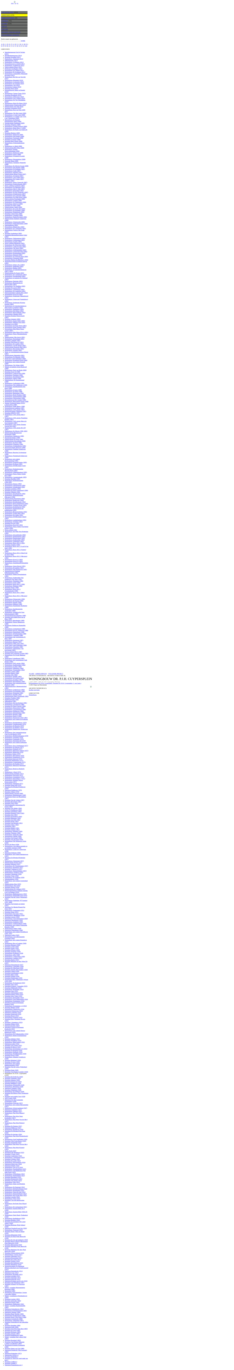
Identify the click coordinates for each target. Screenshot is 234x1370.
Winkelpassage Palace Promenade (16, 696)
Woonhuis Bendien (12, 1220)
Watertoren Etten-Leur (13, 1164)
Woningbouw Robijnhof (14, 867)
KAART (4, 23)
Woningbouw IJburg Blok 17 (15, 128)
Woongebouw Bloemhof (14, 80)
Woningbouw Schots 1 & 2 (15, 265)
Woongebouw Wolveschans (15, 398)
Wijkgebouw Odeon (13, 754)
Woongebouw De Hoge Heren (16, 325)
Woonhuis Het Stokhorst (14, 1263)
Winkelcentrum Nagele (13, 862)
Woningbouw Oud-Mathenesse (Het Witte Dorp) (15, 1171)
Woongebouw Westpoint (14, 258)
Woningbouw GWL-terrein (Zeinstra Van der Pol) (15, 425)
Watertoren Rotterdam (13, 1353)
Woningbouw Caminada (14, 635)
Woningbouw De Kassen (14, 601)
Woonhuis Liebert (12, 971)
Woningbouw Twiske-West (15, 513)
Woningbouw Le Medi (13, 146)
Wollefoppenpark (12, 699)
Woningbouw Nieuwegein (14, 708)
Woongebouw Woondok (14, 647)
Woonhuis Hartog (12, 960)
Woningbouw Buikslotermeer (15, 795)
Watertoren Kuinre (12, 1025)
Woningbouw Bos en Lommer (15, 943)
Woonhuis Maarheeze (13, 1264)
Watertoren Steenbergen (14, 920)
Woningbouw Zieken (13, 378)
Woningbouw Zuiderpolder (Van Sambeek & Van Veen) (14, 578)
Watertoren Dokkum (13, 853)
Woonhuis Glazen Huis (13, 213)
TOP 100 (4, 29)
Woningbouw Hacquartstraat (15, 1162)
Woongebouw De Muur (14, 680)
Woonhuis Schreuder (13, 1301)
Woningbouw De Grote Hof (15, 209)
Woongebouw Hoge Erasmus (15, 327)
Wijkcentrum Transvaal (13, 759)
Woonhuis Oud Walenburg (14, 1282)
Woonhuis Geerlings (13, 489)
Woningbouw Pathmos (13, 1111)
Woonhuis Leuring (12, 1299)
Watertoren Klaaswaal (13, 1081)
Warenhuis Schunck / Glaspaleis (16, 986)
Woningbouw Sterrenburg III (15, 741)
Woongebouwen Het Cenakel (15, 400)
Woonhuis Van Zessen (13, 1180)
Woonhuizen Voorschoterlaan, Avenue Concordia (16, 1293)
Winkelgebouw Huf (12, 885)
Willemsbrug (10, 701)
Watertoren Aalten (12, 935)
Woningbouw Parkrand (13, 255)
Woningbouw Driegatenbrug (15, 159)
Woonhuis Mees (11, 974)
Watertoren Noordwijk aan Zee (16, 1228)
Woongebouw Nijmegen (14, 444)
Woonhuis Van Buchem (14, 823)
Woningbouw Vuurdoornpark (15, 724)
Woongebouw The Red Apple (15, 113)
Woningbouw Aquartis (13, 350)
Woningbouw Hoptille (13, 694)
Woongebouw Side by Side (15, 189)
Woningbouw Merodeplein (14, 620)
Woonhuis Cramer (12, 671)
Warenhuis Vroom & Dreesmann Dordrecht (14, 1028)
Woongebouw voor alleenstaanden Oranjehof (15, 937)
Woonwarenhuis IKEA (13, 652)
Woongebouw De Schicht (14, 678)
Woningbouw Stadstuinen (14, 309)
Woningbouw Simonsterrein (15, 713)
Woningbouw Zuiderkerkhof (15, 665)
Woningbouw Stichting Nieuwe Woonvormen (14, 781)
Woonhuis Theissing (13, 833)
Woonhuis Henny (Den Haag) (15, 1317)
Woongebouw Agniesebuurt (15, 629)
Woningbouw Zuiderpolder (15, 540)
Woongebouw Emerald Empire (16, 462)
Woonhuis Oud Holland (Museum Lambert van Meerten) (14, 1342)
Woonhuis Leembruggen (14, 973)
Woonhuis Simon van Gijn (14, 1348)
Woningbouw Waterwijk (14, 134)
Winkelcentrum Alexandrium (15, 441)
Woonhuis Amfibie (11, 1363)
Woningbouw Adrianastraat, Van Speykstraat (14, 649)
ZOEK (23, 41)
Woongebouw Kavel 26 (14, 294)
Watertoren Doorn (12, 1302)
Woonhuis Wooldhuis (13, 1040)
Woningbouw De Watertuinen (15, 202)
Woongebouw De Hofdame (15, 169)
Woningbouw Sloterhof (13, 831)
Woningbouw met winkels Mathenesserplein (12, 1064)
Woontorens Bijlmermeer (14, 760)
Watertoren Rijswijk (12, 1279)
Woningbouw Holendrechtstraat (16, 1189)
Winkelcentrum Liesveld (14, 793)
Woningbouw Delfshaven (14, 711)
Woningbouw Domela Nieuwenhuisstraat (12, 150)
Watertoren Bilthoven (13, 1128)
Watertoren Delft (11, 1327)
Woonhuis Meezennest (13, 1245)
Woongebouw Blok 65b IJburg (16, 103)
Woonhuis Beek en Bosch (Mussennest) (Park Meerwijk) (16, 1242)
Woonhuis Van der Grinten (14, 800)
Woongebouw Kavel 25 (14, 561)
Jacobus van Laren (34, 690)
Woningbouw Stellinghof (14, 266)
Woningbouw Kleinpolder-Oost (16, 895)
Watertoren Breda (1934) (14, 994)
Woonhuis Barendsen (13, 1177)
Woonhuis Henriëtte (12, 1325)
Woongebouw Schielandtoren (15, 446)
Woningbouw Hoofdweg (14, 1129)
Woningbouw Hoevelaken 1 (15, 778)
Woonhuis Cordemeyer (13, 869)
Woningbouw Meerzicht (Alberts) (16, 750)
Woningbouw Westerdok (14, 693)
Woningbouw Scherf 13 (14, 204)
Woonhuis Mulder (12, 828)
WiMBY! (9, 181)
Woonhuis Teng (11, 803)
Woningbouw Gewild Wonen (15, 345)
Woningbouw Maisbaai (13, 586)
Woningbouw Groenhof (14, 215)
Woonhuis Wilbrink (12, 492)
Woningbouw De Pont (13, 442)
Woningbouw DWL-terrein (15, 663)
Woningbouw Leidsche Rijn (15, 373)
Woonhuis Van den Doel (14, 839)
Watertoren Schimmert (13, 1109)
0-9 (26, 46)
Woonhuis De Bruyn (13, 1047)
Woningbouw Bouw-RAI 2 (15, 543)
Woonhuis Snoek (12, 948)
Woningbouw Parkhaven (14, 153)
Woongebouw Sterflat (13, 836)
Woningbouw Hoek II (13, 716)
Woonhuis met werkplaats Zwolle (16, 653)
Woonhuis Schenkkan (13, 811)
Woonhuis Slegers (12, 887)
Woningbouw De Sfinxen (16, 431)
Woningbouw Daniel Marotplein (16, 223)
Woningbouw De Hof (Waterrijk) (16, 192)
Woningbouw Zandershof (14, 541)
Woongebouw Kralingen (14, 953)
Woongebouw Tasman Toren (15, 93)
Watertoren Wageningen (14, 930)
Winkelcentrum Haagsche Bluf (16, 347)
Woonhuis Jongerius (13, 951)
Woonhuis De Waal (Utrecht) (15, 706)
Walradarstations (11, 879)
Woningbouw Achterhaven (14, 65)
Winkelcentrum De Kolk (14, 439)
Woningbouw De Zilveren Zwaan (16, 166)
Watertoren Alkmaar (12, 1312)
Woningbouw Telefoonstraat (15, 238)
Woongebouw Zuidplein (14, 922)
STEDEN (4, 21)
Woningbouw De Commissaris (16, 274)
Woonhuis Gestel (12, 946)
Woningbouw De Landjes (14, 344)
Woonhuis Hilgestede (13, 1235)
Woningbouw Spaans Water (15, 321)
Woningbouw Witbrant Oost (15, 322)
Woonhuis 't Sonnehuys (13, 1022)
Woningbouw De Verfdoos (14, 877)
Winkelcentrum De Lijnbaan (15, 889)
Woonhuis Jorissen (12, 1333)
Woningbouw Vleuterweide (15, 222)
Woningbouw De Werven (14, 747)
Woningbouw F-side (13, 171)
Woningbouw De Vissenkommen (16, 866)
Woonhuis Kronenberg (13, 816)
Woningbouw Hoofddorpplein (15, 1053)
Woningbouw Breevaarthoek (15, 312)
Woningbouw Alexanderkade (15, 535)
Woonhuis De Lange (13, 1259)
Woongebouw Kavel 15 (14, 559)
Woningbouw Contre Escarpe (15, 246)
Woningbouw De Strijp (13, 391)
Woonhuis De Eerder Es (14, 1077)
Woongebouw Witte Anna (14, 643)
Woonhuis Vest (11, 815)
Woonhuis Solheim (12, 1039)
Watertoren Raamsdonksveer (13, 1365)
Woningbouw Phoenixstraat (15, 538)
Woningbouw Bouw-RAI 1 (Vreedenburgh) (13, 590)
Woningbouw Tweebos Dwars (16, 505)
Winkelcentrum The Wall (14, 106)
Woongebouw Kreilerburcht (15, 507)
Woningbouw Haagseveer (16, 717)
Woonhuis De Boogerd (13, 1050)
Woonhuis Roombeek (13, 95)
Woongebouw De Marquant (15, 187)
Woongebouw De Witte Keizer (16, 197)
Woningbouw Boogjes (13, 714)
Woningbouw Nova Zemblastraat (16, 745)
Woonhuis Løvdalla (12, 1276)
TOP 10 (4, 26)
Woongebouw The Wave (14, 248)
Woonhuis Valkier (12, 792)
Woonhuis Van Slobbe (13, 808)
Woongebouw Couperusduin (15, 762)
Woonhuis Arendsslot (13, 108)
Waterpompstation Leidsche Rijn (16, 293)
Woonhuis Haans (12, 587)
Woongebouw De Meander (15, 357)
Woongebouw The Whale (14, 365)
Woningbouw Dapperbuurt (14, 632)
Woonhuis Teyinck (12, 1062)
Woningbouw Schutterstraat (15, 487)
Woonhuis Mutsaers (12, 945)
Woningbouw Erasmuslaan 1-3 (16, 1006)
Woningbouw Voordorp (14, 521)
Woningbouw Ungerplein (14, 966)
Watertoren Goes (12, 1273)
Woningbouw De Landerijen (15, 291)
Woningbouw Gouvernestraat (15, 709)
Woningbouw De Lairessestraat (16, 1207)
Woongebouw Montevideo (14, 227)
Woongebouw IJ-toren (13, 390)
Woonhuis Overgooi (13, 139)
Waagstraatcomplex (12, 437)
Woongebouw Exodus (13, 241)
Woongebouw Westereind (14, 861)
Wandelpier (10, 826)
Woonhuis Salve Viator (13, 996)
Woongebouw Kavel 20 (14, 525)
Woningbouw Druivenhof (14, 190)
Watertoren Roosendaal (13, 1258)
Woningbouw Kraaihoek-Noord (16, 360)
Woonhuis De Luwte (13, 288)
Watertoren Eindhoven (13, 790)
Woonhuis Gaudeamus (13, 1156)
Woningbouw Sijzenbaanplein (15, 633)
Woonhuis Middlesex (13, 1083)
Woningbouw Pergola (13, 602)
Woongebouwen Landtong (14, 408)
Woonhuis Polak (11, 1070)
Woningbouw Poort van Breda (16, 370)
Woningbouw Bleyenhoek (14, 755)
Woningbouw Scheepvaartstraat (16, 1108)
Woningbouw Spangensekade (15, 396)
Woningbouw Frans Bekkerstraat (16, 999)
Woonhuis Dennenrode (13, 1179)
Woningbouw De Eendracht (15, 983)
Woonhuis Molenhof (13, 1060)
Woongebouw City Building (15, 286)
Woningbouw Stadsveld (14, 834)
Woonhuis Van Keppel (13, 838)
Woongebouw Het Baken (14, 311)
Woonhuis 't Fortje (12, 1154)
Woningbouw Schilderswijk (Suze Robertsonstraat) (14, 613)
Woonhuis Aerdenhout (13, 233)
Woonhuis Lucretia (12, 1197)
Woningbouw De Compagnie (15, 228)
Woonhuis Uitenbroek (13, 874)
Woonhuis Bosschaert (13, 801)
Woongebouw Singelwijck (14, 1009)
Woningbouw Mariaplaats (14, 393)
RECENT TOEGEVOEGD (10, 32)
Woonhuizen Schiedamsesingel (16, 1310)
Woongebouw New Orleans (15, 98)
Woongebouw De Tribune (14, 70)
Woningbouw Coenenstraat (15, 1157)
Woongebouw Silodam (13, 314)
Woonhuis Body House (13, 141)
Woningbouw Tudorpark (14, 59)
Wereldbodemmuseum (13, 55)
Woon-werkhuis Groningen (15, 185)
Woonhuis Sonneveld (13, 1014)
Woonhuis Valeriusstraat (14, 993)
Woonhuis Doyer (12, 1055)
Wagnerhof (10, 1291)
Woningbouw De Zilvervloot (15, 245)
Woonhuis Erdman (12, 829)
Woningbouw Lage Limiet (14, 177)
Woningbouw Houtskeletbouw (16, 722)
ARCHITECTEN (7, 12)
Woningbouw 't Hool (13, 772)
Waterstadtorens (11, 225)
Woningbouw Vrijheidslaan (15, 1174)
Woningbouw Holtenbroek (14, 212)
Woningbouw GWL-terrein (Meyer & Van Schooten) (15, 422)
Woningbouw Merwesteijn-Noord (16, 401)
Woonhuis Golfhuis (11, 1361)
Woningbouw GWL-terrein (15, 409)
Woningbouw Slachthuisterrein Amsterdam (13, 609)
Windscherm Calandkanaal (14, 658)
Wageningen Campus (13, 87)
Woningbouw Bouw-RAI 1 (15, 584)
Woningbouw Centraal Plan (15, 956)
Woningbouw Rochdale (13, 1274)
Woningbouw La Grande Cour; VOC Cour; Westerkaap (15, 117)
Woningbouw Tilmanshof (14, 1320)
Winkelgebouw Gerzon (13, 1254)
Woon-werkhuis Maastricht (14, 243)
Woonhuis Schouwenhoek (14, 1253)
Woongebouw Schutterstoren (15, 194)
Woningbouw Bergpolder (14, 989)
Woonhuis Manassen (13, 818)
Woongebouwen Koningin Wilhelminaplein (12, 572)
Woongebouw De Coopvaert (15, 195)
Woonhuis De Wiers (12, 205)
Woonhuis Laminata (12, 340)
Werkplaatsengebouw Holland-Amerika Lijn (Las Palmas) (16, 891)
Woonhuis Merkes (12, 1007)
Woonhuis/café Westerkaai (14, 1152)
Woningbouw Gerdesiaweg (15, 689)
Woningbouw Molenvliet (14, 752)
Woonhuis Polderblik (11, 1357)
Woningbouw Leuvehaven (14, 704)
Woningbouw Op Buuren (14, 62)
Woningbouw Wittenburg (14, 668)
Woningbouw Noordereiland (15, 276)
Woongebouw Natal (12, 582)
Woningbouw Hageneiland (14, 339)
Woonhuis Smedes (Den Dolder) (16, 969)
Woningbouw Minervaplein (15, 1042)
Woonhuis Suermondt (13, 1142)
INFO (12, 3)
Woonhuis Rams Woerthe (14, 1314)
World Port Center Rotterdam (15, 358)
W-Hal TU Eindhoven (13, 810)
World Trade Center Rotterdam (16, 645)
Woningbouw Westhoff (13, 749)
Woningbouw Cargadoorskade (16, 477)
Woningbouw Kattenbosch (14, 757)
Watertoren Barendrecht (14, 1271)
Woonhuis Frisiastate (13, 1277)
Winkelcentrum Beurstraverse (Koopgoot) (13, 433)
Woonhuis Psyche (12, 523)
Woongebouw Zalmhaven (14, 436)
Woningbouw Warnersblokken (16, 871)
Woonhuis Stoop (11, 912)
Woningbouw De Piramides (15, 210)
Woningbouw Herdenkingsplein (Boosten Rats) (14, 469)
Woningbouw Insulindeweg (15, 1218)
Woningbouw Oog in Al (14, 1167)
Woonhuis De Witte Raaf (14, 968)
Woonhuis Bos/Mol (12, 479)
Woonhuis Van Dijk (12, 820)
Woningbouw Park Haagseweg (16, 569)
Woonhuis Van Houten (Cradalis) (16, 1072)
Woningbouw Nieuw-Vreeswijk (16, 182)
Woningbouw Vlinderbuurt (14, 289)
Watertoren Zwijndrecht (14, 1319)
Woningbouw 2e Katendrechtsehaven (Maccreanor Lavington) (15, 306)
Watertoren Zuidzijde (13, 1012)
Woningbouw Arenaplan (14, 737)
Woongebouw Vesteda (13, 200)
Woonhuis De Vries (12, 1330)
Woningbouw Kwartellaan (14, 1091)
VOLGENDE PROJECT (55, 673)
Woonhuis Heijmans (13, 1332)
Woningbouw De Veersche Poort (16, 256)
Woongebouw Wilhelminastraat (16, 472)
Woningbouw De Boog (13, 464)
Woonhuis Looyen (12, 917)
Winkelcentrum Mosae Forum (15, 174)
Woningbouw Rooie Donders (15, 395)
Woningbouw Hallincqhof (14, 1304)
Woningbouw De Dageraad (15, 1187)
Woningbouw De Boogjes (14, 726)
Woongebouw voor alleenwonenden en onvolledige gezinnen (16, 847)
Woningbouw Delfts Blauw (15, 406)
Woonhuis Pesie (11, 88)
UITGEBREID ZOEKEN (10, 35)
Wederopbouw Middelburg (14, 915)
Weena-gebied (11, 530)
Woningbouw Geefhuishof (14, 383)
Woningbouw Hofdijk (13, 676)
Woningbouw (33, 695)
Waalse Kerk (10, 1151)
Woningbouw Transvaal (14, 1230)
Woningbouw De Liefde (14, 515)
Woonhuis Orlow (12, 825)
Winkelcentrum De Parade (14, 273)
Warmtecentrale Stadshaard (14, 123)
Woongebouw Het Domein (14, 167)
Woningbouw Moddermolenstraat (16, 736)
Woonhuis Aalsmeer (12, 319)
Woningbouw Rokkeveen (14, 500)
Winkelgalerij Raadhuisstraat (15, 1315)
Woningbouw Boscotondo (14, 349)
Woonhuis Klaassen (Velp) (14, 813)
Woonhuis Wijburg (12, 950)
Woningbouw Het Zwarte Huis (16, 1195)
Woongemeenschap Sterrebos (15, 615)
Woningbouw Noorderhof (14, 377)
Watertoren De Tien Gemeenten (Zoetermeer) (14, 1100)
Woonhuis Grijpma (12, 1159)
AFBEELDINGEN (41, 673)
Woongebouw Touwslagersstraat (16, 918)
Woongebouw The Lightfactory (16, 385)
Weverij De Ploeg (12, 844)
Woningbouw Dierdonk (14, 281)
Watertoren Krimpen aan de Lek (16, 1281)
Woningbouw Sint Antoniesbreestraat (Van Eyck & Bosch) (15, 733)
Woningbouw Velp (12, 1182)
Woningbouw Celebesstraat (15, 240)
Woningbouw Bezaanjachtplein (16, 512)
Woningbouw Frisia (12, 1198)
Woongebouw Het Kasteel (14, 136)
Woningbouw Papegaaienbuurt (16, 1193)
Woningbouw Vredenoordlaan (15, 923)
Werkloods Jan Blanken (13, 69)
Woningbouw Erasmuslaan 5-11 (16, 1049)
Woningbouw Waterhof (13, 172)
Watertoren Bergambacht (14, 965)
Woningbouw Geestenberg (14, 777)
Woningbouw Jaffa (12, 955)
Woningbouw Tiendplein (14, 581)
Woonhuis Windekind (13, 1090)
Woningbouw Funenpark (14, 138)
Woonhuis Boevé (12, 1016)
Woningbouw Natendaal (14, 783)
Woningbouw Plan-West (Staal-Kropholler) (14, 1117)
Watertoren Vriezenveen (14, 1011)
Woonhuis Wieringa (12, 864)
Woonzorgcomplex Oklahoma (15, 411)
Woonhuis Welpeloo (13, 125)
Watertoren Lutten (12, 1044)
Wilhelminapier (11, 60)
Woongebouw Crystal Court (15, 115)
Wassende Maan (11, 161)
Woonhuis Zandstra (12, 545)
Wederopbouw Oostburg (14, 872)
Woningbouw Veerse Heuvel (15, 566)
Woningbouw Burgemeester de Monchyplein (14, 283)
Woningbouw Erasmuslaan (14, 1001)
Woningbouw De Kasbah (14, 764)
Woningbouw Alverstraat (14, 176)
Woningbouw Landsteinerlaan (15, 520)
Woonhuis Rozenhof (13, 1340)
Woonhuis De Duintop (13, 1126)
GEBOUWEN (5, 15)
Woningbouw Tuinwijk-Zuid (15, 1192)
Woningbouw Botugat (13, 642)
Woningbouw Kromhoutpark (15, 502)
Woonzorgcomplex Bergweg (15, 447)
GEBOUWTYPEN (8, 18)
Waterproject (12, 1355)
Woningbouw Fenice (13, 154)
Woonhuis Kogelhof (13, 57)
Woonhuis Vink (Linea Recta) (15, 1141)
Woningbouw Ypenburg (14, 375)
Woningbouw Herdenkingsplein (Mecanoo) (14, 496)
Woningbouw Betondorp (14, 1086)
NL (17, 3)
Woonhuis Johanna (12, 1080)
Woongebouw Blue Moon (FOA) (16, 332)
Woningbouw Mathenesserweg (16, 894)
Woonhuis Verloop (12, 1261)
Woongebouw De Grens (14, 913)
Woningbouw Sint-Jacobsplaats (16, 703)
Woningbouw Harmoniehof (15, 1175)
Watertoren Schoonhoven (14, 1309)
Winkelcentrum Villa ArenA (15, 337)
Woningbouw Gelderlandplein (15, 250)
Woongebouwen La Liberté (15, 64)
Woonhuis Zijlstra (12, 1024)
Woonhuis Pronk (12, 821)
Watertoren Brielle (12, 1165)
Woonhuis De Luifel (13, 1161)
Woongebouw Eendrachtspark (15, 184)
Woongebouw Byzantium (14, 568)
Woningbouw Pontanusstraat (15, 536)
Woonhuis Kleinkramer (13, 978)
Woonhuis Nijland (12, 976)
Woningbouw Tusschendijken (15, 1169)
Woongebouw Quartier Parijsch (16, 126)
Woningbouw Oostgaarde (14, 739)
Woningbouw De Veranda (14, 83)
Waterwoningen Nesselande (15, 199)
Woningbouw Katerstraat (14, 640)
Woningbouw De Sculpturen (15, 72)
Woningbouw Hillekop (13, 604)
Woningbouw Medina (13, 268)
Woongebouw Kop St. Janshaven (16, 630)
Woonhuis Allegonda (13, 1256)
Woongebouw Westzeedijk (14, 1085)
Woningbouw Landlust (13, 958)
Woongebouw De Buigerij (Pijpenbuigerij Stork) (13, 120)
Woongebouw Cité (12, 85)
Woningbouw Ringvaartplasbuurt (16, 503)
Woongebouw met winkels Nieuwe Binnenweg (15, 1031)
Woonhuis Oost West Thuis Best (16, 1329)
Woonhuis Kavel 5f (12, 372)
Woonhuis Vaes (11, 984)
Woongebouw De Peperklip (15, 691)
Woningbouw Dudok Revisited (16, 217)
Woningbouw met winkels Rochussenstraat (12, 460)
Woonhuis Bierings (12, 133)
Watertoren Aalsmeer (13, 1088)
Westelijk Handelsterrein (14, 1335)
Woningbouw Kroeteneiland (15, 253)
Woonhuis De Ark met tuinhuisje (16, 1240)
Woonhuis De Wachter (13, 1134)
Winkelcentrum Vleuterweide (15, 105)
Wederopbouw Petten (13, 928)
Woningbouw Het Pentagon (15, 681)
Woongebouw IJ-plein (13, 666)
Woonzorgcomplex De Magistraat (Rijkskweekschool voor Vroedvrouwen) (16, 1267)
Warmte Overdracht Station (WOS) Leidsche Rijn (15, 404)
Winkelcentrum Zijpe (13, 884)
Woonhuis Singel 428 (13, 785)
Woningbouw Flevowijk (14, 775)
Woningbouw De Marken (14, 727)
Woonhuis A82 (11, 675)
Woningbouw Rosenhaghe (14, 1190)
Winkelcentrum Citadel (13, 207)
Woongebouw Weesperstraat (15, 485)
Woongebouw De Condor (14, 179)
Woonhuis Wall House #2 (14, 342)
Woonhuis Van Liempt (13, 1045)
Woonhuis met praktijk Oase (15, 1096)
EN (15, 3)
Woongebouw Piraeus (13, 484)
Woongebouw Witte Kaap (14, 97)
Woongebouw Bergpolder (14, 997)
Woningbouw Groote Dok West (16, 251)
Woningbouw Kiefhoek (13, 1052)
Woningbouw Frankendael (14, 910)
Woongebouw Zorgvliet (14, 1103)
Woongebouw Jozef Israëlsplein (16, 1139)
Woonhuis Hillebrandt (13, 988)
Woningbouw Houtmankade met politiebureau (14, 509)
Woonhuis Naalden (12, 698)
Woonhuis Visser (12, 876)
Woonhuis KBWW (12, 413)
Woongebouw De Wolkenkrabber (16, 1034)
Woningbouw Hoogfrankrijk (15, 493)
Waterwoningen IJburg (13, 67)
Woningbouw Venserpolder (15, 670)
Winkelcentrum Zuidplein (14, 773)
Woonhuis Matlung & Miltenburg (16, 260)
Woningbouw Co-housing (14, 82)
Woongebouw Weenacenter (15, 599)
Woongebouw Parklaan (13, 1017)
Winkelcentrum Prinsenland (15, 498)
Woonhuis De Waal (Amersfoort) (16, 490)
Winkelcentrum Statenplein (14, 355)
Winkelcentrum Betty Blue (14, 148)
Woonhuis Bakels (12, 673)
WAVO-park (10, 1098)
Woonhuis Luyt (11, 324)
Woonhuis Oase (11, 991)
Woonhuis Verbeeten (13, 1078)
